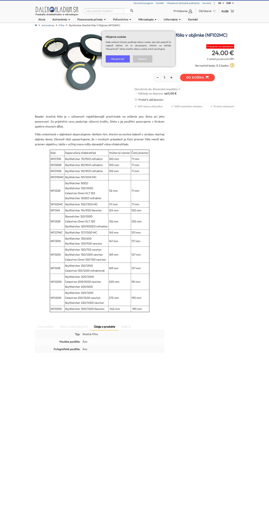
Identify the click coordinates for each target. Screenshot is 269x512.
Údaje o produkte (104, 326)
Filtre (61, 25)
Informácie (172, 19)
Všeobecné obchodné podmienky (183, 3)
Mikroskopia (147, 19)
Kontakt (160, 3)
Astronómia (61, 19)
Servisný (207, 3)
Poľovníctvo (122, 19)
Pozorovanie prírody (91, 19)
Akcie (41, 19)
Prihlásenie (181, 11)
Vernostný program (143, 3)
